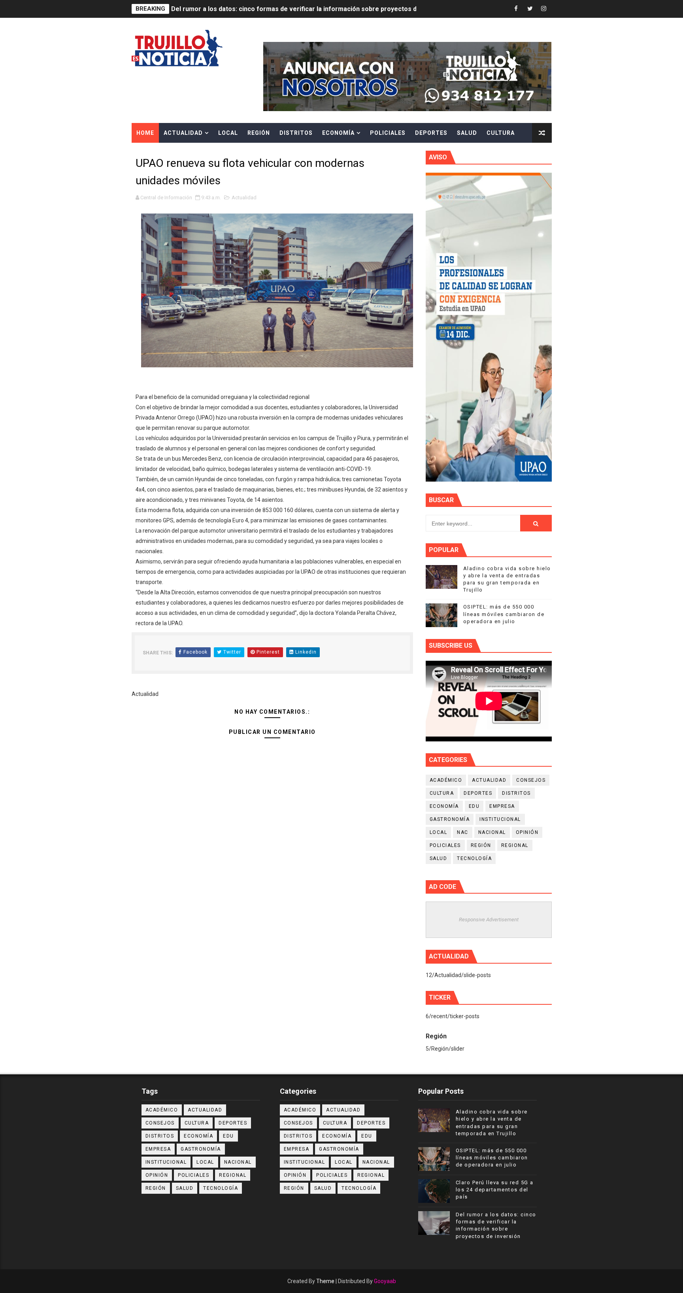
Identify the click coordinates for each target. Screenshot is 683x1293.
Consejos (530, 780)
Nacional (492, 832)
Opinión (527, 832)
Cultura (501, 133)
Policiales (388, 133)
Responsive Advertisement (489, 919)
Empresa (502, 806)
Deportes (431, 133)
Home (145, 133)
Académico (446, 780)
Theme (325, 1281)
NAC (462, 832)
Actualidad (183, 133)
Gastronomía (450, 819)
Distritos (296, 133)
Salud (467, 133)
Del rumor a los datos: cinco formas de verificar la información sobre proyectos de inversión (310, 9)
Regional (514, 845)
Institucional (500, 819)
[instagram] (544, 9)
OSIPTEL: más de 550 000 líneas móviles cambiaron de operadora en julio (504, 614)
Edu (474, 806)
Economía (338, 133)
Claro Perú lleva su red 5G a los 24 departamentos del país (495, 1190)
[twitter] (530, 9)
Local (228, 133)
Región (258, 133)
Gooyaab (385, 1281)
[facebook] (516, 9)
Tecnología (474, 858)
